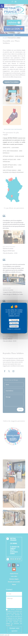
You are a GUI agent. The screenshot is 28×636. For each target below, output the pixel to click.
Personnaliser (14, 326)
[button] (2, 6)
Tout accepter (14, 320)
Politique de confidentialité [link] (14, 329)
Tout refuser (14, 323)
